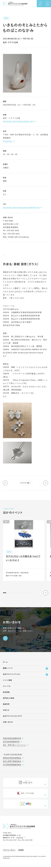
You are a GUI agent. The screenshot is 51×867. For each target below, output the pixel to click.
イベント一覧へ (25, 483)
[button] (45, 592)
